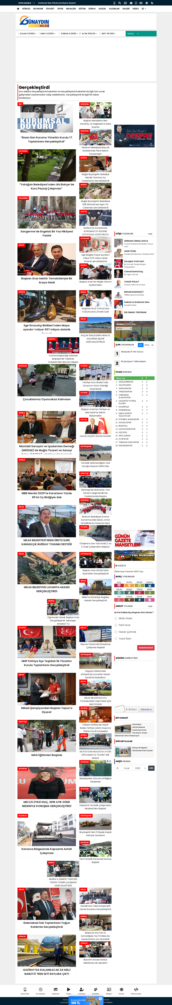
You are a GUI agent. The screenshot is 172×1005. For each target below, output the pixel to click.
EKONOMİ (38, 8)
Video (68, 994)
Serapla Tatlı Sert (134, 261)
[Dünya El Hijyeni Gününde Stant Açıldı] (123, 751)
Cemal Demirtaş (133, 271)
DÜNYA (92, 8)
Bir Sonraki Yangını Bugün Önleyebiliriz (135, 265)
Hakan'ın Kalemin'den (136, 302)
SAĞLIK (102, 8)
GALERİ (126, 8)
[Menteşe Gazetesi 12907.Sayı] (128, 571)
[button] (143, 8)
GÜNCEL (26, 8)
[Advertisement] (106, 21)
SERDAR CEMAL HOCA (136, 240)
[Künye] (146, 3)
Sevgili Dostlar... (131, 305)
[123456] (134, 682)
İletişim (109, 994)
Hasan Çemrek (127, 632)
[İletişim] (125, 3)
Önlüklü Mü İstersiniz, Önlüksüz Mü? (139, 254)
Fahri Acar (124, 625)
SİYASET (50, 8)
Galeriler (55, 994)
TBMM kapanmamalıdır (134, 295)
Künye (121, 994)
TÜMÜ (150, 234)
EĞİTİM (82, 8)
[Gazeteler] (141, 3)
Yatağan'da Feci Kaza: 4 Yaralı (53, 3)
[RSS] (152, 3)
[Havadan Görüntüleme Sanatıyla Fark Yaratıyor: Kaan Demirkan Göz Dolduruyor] (123, 728)
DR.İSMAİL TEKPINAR (135, 312)
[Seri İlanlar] (136, 3)
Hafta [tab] (147, 345)
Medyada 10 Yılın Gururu (130, 353)
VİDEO (135, 8)
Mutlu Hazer (125, 618)
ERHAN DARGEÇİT (134, 291)
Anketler (95, 994)
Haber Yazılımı (106, 1002)
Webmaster (136, 994)
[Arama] (119, 3)
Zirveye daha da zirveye (134, 284)
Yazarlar (81, 994)
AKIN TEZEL (130, 251)
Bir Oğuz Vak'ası (131, 274)
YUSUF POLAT (131, 281)
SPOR (60, 8)
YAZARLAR (114, 8)
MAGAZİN (71, 8)
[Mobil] (114, 3)
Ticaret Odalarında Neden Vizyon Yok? (138, 245)
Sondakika (40, 994)
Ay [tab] (152, 345)
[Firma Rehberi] (131, 3)
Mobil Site (25, 994)
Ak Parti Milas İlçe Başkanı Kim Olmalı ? (133, 612)
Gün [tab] (140, 345)
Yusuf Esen (125, 638)
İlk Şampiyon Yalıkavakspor (131, 363)
